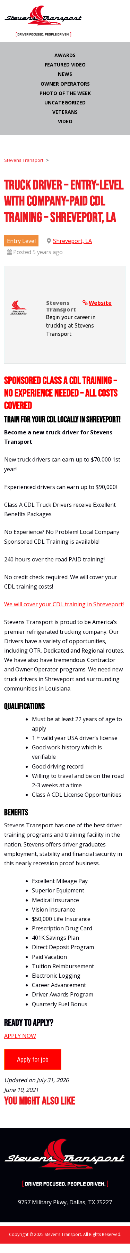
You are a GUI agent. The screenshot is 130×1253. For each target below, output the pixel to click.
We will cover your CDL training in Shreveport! (64, 604)
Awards (65, 55)
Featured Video (65, 64)
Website (100, 303)
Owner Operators (65, 83)
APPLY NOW (20, 1036)
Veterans (65, 112)
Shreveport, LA (72, 241)
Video (65, 121)
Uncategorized (65, 102)
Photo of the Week (65, 93)
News (65, 74)
